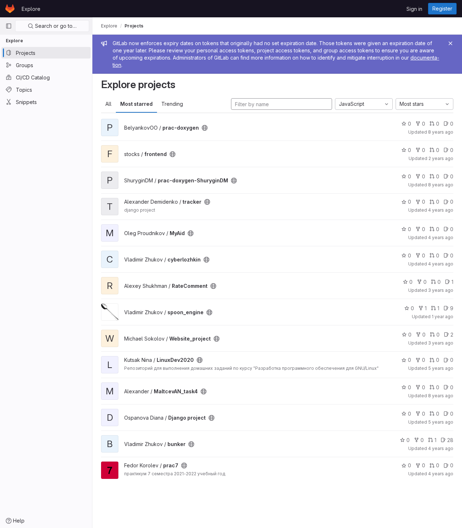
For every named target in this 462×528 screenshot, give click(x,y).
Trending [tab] (172, 104)
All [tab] (108, 104)
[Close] (450, 43)
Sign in (414, 9)
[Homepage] (10, 8)
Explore (31, 9)
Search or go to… (55, 26)
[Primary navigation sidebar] (8, 26)
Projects (134, 26)
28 (450, 440)
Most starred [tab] (136, 104)
